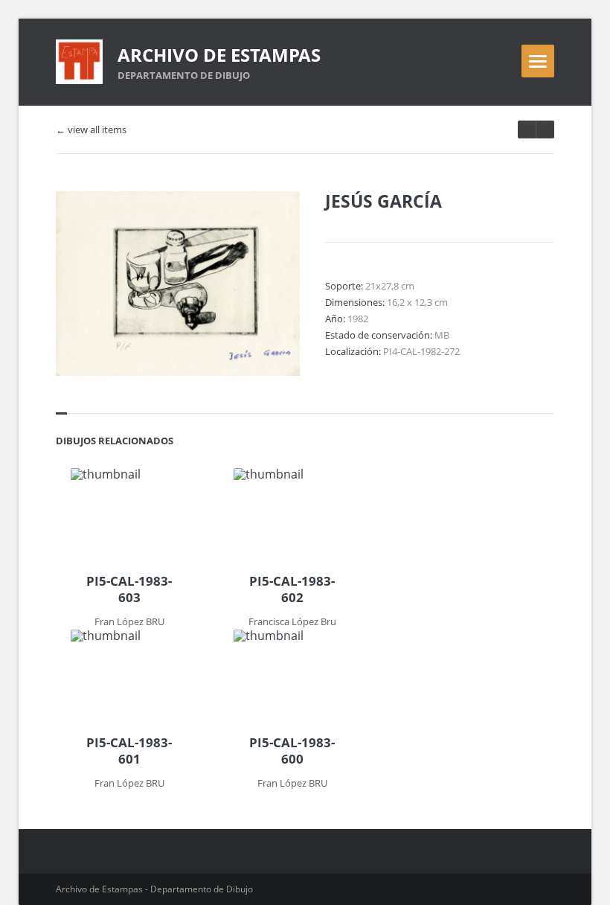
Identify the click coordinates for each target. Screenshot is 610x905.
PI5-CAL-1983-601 (129, 751)
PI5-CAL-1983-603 (129, 589)
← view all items (91, 130)
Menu (537, 61)
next (527, 129)
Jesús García (383, 201)
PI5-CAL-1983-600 (292, 751)
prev (545, 129)
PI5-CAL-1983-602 (292, 589)
